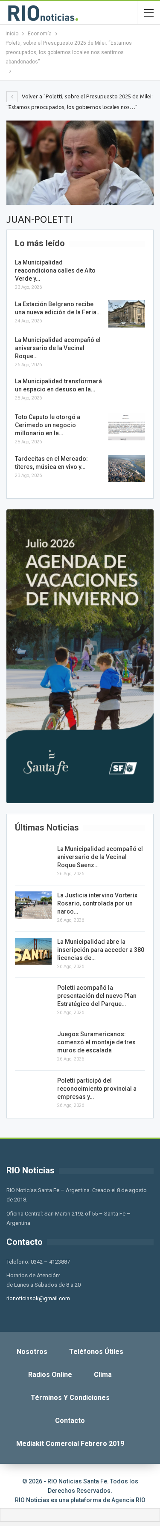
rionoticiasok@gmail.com (38, 1298)
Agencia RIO (128, 1500)
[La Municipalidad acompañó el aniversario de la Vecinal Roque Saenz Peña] (126, 349)
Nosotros (32, 1352)
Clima (103, 1375)
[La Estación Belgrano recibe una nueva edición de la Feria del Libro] (126, 314)
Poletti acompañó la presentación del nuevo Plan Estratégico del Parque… (97, 995)
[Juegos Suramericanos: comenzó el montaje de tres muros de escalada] (33, 1044)
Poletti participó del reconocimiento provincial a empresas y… (97, 1088)
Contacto (70, 1421)
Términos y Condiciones (70, 1398)
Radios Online (50, 1375)
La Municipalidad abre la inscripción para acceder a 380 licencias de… (100, 949)
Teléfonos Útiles (96, 1352)
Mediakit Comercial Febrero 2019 (70, 1444)
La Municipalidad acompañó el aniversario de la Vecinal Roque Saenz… (100, 856)
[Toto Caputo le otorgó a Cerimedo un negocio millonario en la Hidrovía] (126, 426)
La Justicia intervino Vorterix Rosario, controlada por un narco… (97, 903)
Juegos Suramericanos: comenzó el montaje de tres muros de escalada (96, 1042)
